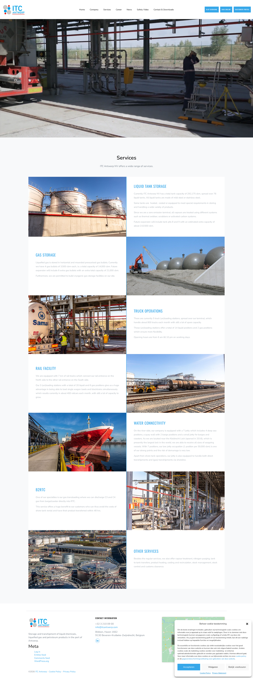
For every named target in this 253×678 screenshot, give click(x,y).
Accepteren (188, 667)
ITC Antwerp (41, 671)
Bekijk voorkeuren (237, 667)
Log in (37, 651)
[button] (247, 623)
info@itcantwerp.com (106, 627)
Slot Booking (211, 9)
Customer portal (242, 9)
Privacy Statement (219, 673)
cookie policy (241, 656)
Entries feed (40, 654)
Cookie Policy (205, 673)
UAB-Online (226, 9)
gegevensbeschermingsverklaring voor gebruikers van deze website (208, 659)
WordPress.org (41, 661)
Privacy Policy (69, 671)
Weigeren (213, 667)
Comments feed (42, 658)
